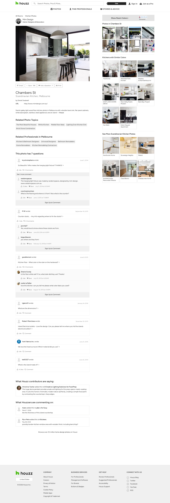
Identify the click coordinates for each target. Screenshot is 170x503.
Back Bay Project (144, 102)
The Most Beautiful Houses (26, 125)
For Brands (75, 483)
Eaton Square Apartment (125, 126)
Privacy (46, 483)
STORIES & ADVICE (111, 9)
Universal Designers (48, 142)
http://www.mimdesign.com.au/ (35, 104)
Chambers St (116, 24)
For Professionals (77, 477)
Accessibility (103, 483)
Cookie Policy (48, 490)
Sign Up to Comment (52, 203)
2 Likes (25, 186)
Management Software (79, 480)
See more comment (24, 174)
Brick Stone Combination (25, 128)
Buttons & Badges (77, 487)
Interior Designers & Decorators (33, 22)
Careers (46, 480)
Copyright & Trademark (51, 496)
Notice (52, 483)
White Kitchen (43, 125)
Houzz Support (104, 487)
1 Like (20, 221)
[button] (17, 170)
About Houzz (48, 477)
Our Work (106, 125)
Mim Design (28, 19)
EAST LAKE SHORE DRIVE (109, 103)
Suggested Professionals (108, 480)
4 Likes (21, 369)
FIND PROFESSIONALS (82, 9)
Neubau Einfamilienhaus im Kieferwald (144, 79)
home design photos (62, 432)
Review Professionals (106, 477)
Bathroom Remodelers (66, 142)
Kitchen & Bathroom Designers (27, 142)
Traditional (106, 79)
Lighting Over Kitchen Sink (76, 125)
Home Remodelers (23, 145)
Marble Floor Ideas (57, 125)
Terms (45, 487)
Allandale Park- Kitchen (126, 79)
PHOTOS (57, 9)
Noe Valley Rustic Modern (127, 103)
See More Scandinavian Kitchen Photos (118, 134)
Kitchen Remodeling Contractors (44, 145)
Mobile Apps (47, 493)
